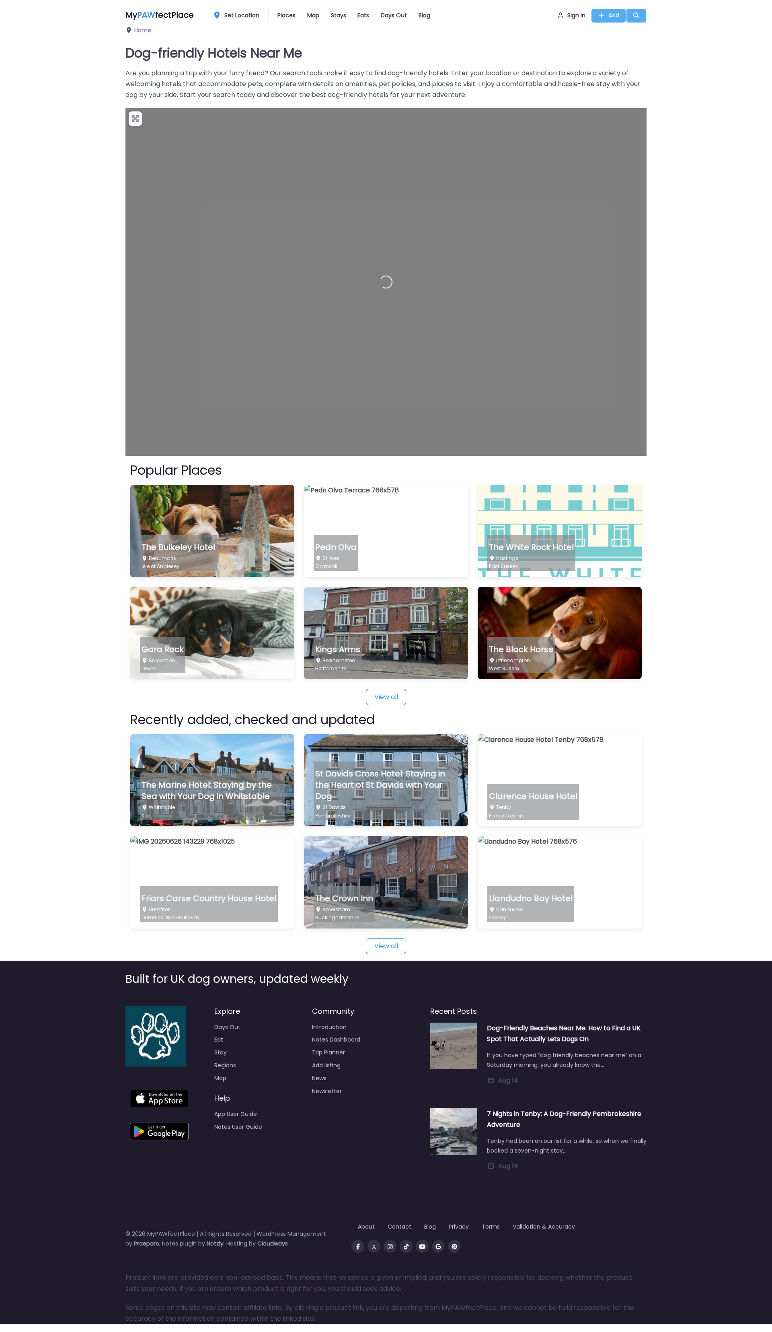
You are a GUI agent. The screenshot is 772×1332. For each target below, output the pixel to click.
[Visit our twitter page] (374, 1246)
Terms (491, 1227)
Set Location (241, 15)
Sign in (576, 15)
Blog (424, 15)
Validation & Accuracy (544, 1227)
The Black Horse (521, 649)
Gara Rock (163, 649)
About (366, 1227)
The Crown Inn (344, 898)
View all (386, 697)
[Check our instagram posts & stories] (390, 1246)
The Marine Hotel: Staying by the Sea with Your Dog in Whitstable (207, 790)
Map (313, 15)
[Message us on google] (438, 1246)
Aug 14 (508, 1080)
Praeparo (146, 1243)
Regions (225, 1065)
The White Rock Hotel (531, 547)
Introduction (329, 1027)
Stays (338, 15)
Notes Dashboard (336, 1040)
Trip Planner (328, 1052)
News (319, 1078)
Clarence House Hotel (533, 796)
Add (613, 15)
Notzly (215, 1243)
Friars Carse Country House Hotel (209, 898)
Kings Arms (337, 649)
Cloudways (272, 1243)
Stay (220, 1052)
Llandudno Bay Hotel (531, 898)
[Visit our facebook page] (357, 1246)
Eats (363, 15)
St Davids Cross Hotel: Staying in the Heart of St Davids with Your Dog (380, 785)
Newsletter (327, 1091)
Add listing (326, 1065)
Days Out (394, 15)
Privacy (459, 1227)
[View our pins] (454, 1246)
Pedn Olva (336, 547)
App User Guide (235, 1114)
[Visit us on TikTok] (406, 1246)
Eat (218, 1040)
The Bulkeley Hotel (178, 547)
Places (286, 15)
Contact (399, 1227)
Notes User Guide (238, 1127)
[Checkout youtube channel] (422, 1246)
